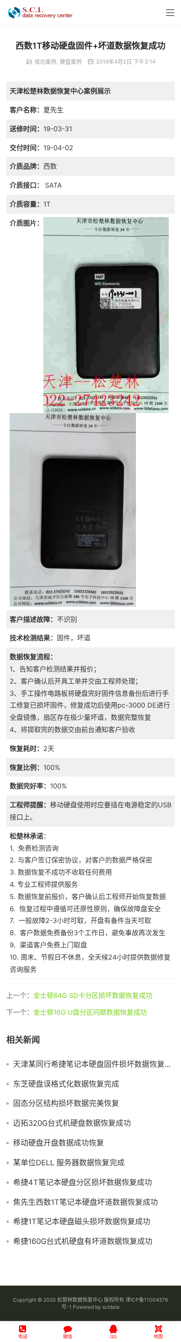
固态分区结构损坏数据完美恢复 (66, 1103)
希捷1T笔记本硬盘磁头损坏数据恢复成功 (81, 1221)
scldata (111, 1307)
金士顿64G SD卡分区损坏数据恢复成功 (92, 995)
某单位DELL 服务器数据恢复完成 (69, 1163)
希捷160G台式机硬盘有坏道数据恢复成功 (82, 1241)
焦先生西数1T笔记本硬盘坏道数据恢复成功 (85, 1202)
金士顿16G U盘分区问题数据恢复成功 (90, 1012)
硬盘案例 (71, 61)
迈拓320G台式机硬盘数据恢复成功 (72, 1123)
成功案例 (45, 61)
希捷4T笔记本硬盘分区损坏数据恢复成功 (82, 1182)
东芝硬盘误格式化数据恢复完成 (66, 1084)
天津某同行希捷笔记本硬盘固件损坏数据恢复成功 (94, 1064)
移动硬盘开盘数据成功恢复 (58, 1143)
